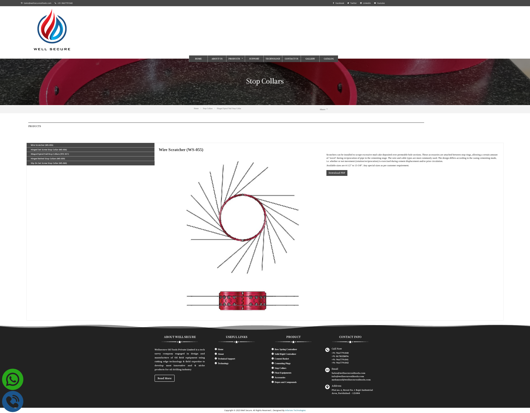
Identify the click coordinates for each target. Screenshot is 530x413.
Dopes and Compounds (286, 382)
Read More (165, 378)
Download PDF (337, 172)
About (221, 354)
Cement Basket (282, 359)
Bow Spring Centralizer (286, 349)
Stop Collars (280, 368)
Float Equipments (283, 373)
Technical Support (226, 359)
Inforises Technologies (295, 410)
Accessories (280, 377)
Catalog (329, 58)
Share (322, 109)
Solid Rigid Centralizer (285, 354)
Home (198, 58)
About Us (217, 58)
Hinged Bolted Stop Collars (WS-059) (48, 158)
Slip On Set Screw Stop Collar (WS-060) (49, 163)
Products (234, 58)
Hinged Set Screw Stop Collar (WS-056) (49, 149)
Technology (273, 58)
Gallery (310, 58)
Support (254, 58)
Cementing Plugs (283, 363)
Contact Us (291, 58)
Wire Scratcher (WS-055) (42, 145)
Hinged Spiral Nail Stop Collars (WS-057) (50, 154)
